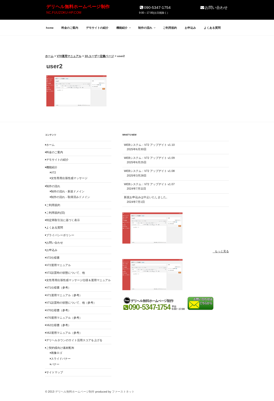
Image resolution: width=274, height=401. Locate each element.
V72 (53, 172)
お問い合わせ (216, 7)
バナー (55, 364)
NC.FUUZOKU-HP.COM (63, 12)
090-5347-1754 (157, 7)
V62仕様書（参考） (58, 325)
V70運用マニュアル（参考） (64, 317)
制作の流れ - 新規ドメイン (67, 191)
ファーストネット (123, 391)
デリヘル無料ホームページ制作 (78, 6)
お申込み (190, 27)
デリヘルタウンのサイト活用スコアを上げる (74, 340)
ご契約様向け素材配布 (60, 347)
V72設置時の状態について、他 (65, 272)
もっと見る (222, 251)
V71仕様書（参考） (58, 287)
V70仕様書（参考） (58, 310)
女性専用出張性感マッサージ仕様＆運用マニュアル (78, 280)
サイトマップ (54, 372)
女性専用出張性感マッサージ (69, 178)
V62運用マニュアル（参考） (64, 332)
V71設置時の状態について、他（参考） (71, 302)
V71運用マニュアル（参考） (64, 295)
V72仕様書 (53, 257)
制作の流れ (145, 27)
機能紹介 (122, 27)
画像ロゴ (56, 352)
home (50, 27)
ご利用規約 (170, 27)
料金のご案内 (69, 27)
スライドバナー (61, 358)
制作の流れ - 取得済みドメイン (70, 197)
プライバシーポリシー (60, 235)
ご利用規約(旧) (55, 212)
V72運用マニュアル (58, 265)
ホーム (50, 144)
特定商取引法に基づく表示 (63, 220)
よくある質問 (212, 27)
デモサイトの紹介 (97, 27)
